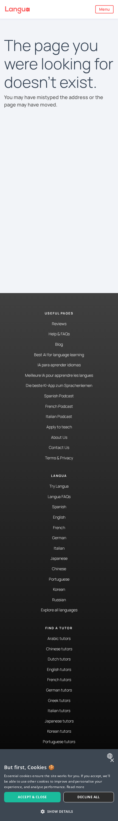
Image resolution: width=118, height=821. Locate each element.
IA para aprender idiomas (59, 364)
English (59, 517)
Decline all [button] (88, 797)
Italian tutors (59, 710)
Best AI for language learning (59, 354)
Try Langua (59, 486)
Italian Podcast (59, 416)
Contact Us (59, 447)
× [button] (112, 760)
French (59, 527)
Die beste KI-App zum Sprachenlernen (59, 385)
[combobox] (110, 756)
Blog (59, 344)
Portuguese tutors (59, 741)
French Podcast (59, 406)
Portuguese (59, 579)
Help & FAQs (59, 333)
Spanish (59, 506)
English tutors (59, 669)
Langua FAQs (59, 496)
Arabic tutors (59, 638)
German (59, 537)
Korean (59, 589)
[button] (59, 811)
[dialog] (59, 785)
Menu (104, 9)
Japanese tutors (59, 721)
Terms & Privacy (59, 457)
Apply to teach (59, 426)
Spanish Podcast (59, 395)
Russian (59, 599)
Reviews (59, 323)
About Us (59, 437)
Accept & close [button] (32, 797)
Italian (59, 548)
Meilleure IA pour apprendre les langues (59, 375)
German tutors (59, 690)
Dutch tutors (59, 659)
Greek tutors (59, 700)
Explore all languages (59, 609)
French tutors (59, 679)
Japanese (59, 558)
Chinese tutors (59, 648)
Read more (75, 787)
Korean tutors (59, 731)
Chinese (59, 568)
